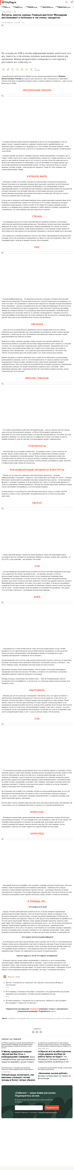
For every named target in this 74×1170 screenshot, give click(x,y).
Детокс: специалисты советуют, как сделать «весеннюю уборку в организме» (34, 983)
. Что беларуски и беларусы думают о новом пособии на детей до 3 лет (54, 1056)
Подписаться (52, 1108)
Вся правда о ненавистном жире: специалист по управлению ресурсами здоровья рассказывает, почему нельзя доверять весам (37, 992)
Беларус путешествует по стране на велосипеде (54, 1076)
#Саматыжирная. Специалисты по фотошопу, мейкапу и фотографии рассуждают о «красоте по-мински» (36, 1001)
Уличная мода (5, 1072)
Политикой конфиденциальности (47, 1112)
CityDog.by (34, 1009)
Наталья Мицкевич (7, 22)
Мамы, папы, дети (43, 1048)
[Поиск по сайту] (66, 2)
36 (23, 22)
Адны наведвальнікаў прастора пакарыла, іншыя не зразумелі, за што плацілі (18, 1056)
